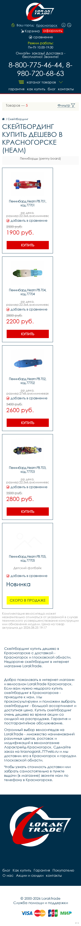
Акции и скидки (29, 875)
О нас (8, 875)
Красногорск (46, 25)
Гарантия (17, 89)
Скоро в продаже (27, 600)
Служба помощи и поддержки (40, 903)
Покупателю (63, 870)
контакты (66, 89)
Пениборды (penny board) (40, 158)
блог (51, 89)
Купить (27, 245)
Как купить (36, 89)
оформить (52, 31)
